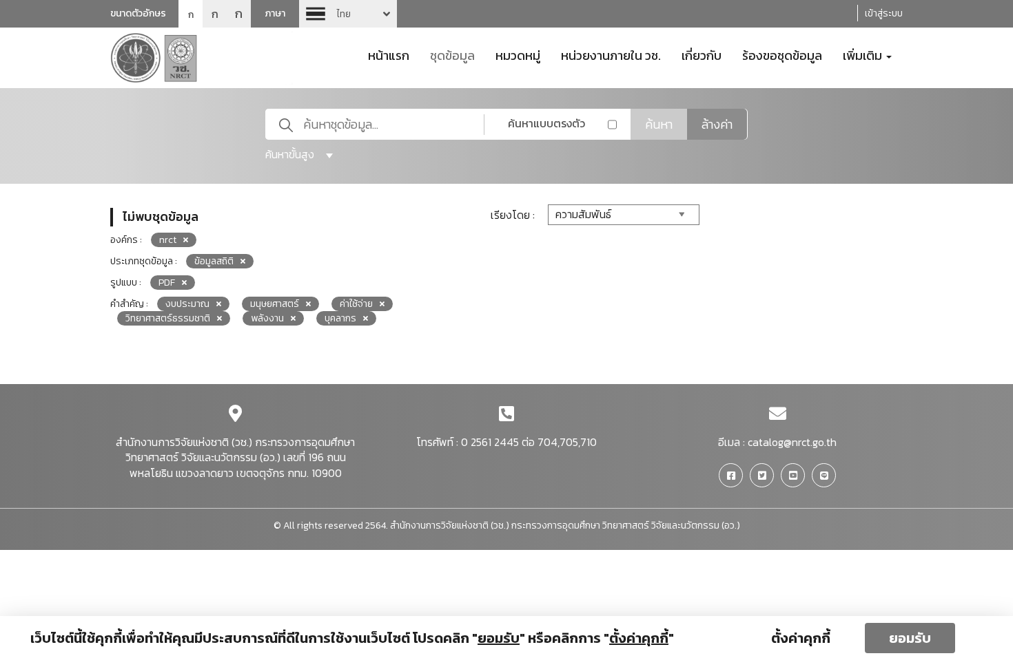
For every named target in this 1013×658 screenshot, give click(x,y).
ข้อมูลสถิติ (214, 261)
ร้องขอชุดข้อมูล (782, 54)
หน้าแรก (388, 54)
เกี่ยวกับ (702, 54)
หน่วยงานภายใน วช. (611, 54)
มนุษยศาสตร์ (274, 304)
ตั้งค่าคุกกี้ (800, 638)
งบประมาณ (187, 304)
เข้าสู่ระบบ (884, 13)
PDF (166, 282)
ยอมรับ (910, 638)
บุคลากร (340, 318)
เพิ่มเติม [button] (864, 54)
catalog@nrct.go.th (792, 442)
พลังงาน (267, 318)
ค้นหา (659, 124)
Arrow (348, 14)
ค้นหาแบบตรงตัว (546, 123)
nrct (167, 240)
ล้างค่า (717, 124)
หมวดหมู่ (517, 54)
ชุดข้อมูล (452, 54)
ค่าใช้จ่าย (356, 304)
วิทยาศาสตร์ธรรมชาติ (167, 318)
